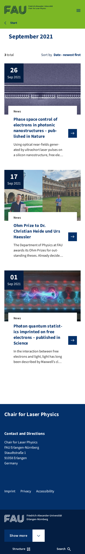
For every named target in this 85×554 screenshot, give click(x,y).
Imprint (9, 491)
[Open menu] (78, 10)
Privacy (25, 491)
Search (61, 549)
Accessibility (45, 491)
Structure (18, 549)
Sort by (46, 54)
